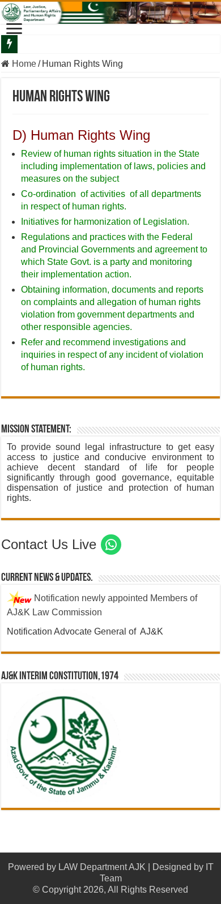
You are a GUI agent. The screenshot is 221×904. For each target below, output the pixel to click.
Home (23, 63)
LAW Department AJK (102, 867)
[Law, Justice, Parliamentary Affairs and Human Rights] (110, 13)
